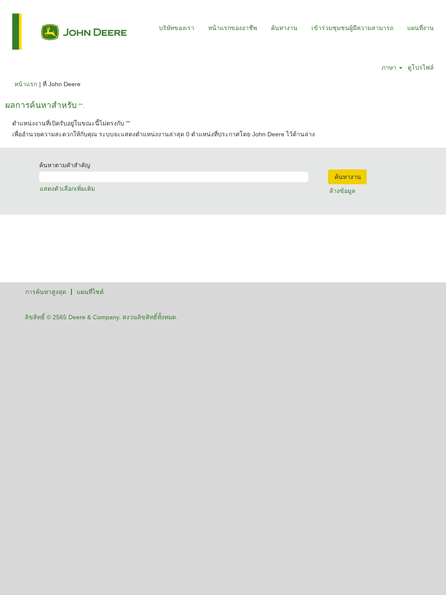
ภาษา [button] (390, 67)
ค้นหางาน (284, 27)
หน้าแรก (25, 84)
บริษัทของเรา (176, 27)
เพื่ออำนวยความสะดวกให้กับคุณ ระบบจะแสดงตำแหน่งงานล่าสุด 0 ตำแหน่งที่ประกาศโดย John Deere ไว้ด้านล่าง (163, 134)
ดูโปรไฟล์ (421, 67)
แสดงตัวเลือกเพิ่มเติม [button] (67, 188)
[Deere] (69, 31)
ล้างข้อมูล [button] (342, 190)
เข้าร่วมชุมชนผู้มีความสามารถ (352, 27)
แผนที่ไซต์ (90, 291)
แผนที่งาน (420, 27)
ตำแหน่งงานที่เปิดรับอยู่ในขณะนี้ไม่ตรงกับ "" (71, 123)
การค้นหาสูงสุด (45, 291)
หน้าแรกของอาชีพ (232, 27)
